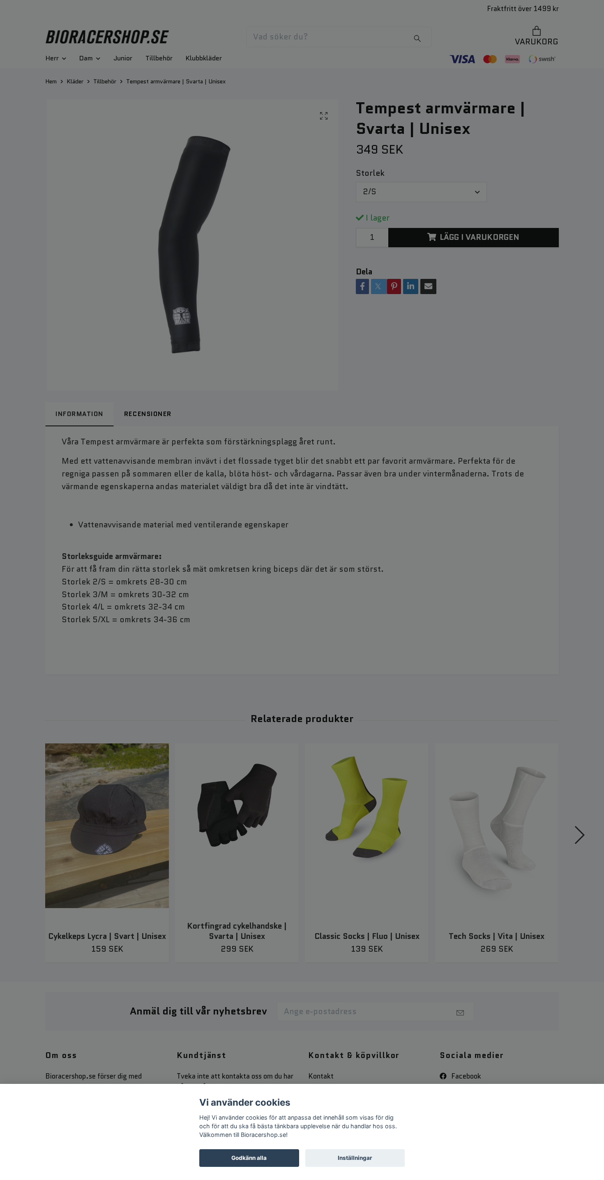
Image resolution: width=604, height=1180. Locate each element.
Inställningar (355, 1158)
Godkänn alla (249, 1158)
